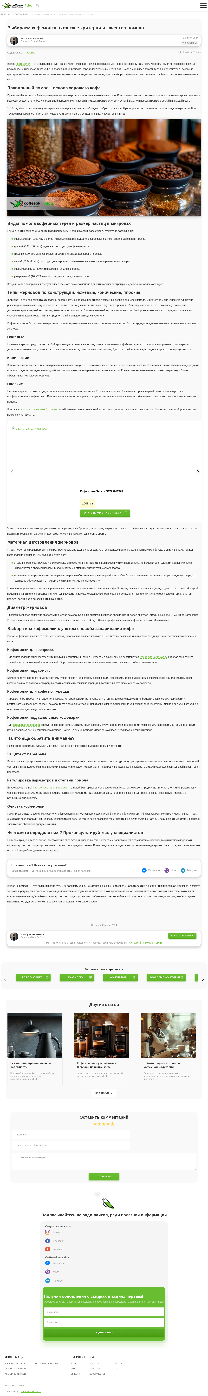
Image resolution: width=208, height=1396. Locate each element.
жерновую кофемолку (153, 657)
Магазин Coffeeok (15, 1363)
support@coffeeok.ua (31, 1391)
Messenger (154, 870)
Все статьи (102, 1092)
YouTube (58, 1249)
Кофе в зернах (32, 977)
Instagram (58, 1232)
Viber (174, 870)
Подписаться (104, 1332)
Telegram (192, 870)
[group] (105, 472)
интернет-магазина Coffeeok (39, 409)
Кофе (74, 1363)
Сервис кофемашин (16, 1369)
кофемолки (23, 63)
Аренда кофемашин (16, 1374)
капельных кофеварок (26, 724)
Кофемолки (75, 977)
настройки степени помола (50, 787)
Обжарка (75, 1374)
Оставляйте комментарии (145, 942)
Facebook (58, 1240)
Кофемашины (20, 14)
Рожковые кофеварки (165, 977)
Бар (116, 1369)
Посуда (118, 1363)
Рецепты (94, 1363)
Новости (95, 1369)
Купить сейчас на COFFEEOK (102, 513)
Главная (5, 14)
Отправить (104, 1176)
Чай (73, 1369)
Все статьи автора (182, 935)
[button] (198, 471)
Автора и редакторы (46, 1363)
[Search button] (37, 6)
